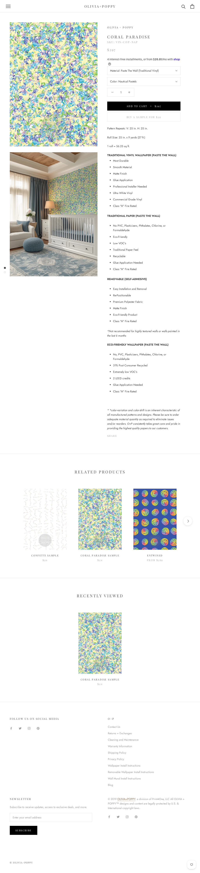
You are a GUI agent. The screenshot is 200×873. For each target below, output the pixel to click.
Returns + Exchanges (120, 733)
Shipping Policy (117, 753)
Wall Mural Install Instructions (124, 778)
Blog (110, 785)
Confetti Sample (45, 555)
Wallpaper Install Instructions (124, 766)
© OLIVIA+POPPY (21, 862)
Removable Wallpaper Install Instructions (131, 772)
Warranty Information (120, 746)
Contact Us (114, 727)
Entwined (155, 555)
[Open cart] (192, 6)
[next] (187, 521)
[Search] (183, 6)
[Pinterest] (131, 435)
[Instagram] (29, 728)
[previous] (12, 521)
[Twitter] (126, 435)
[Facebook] (121, 435)
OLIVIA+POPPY (126, 799)
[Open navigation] (8, 6)
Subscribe (23, 830)
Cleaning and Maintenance (123, 740)
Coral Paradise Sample (100, 555)
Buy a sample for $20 (144, 117)
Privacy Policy (116, 759)
